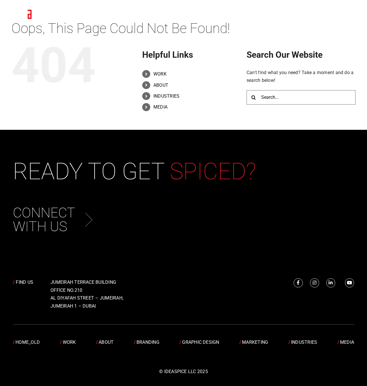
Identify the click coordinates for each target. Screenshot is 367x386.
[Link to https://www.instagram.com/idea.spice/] (314, 282)
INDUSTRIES (166, 96)
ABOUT (160, 85)
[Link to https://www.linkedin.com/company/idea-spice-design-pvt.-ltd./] (330, 282)
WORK (160, 74)
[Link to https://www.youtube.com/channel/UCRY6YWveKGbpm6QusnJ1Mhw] (349, 282)
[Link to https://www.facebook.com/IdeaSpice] (298, 282)
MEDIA (160, 107)
